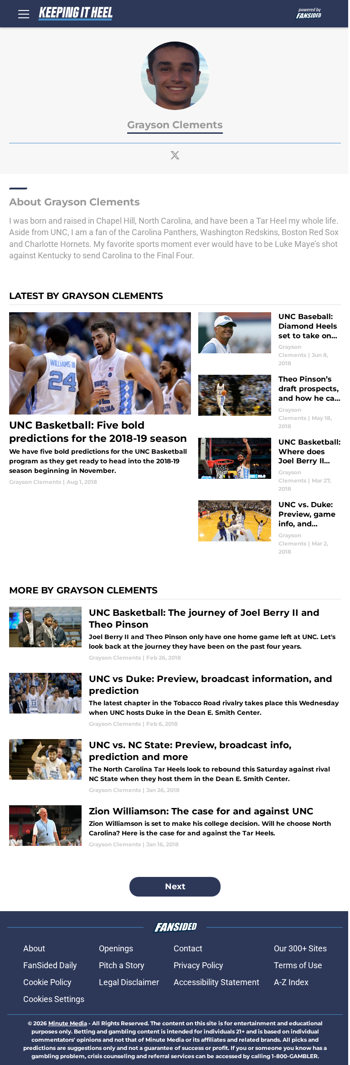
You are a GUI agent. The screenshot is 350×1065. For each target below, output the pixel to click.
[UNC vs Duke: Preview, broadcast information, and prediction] (175, 700)
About (34, 948)
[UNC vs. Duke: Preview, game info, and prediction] (269, 528)
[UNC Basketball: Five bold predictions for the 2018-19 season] (100, 399)
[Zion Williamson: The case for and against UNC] (175, 827)
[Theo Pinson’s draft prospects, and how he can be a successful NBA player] (269, 402)
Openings (116, 948)
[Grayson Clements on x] (175, 155)
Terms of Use (298, 965)
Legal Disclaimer (129, 982)
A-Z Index (291, 982)
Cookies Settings (53, 999)
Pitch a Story (121, 965)
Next (175, 886)
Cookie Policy (47, 982)
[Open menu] (23, 13)
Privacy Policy (198, 965)
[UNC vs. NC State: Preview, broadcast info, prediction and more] (175, 766)
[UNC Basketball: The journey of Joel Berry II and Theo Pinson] (175, 634)
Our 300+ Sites (300, 948)
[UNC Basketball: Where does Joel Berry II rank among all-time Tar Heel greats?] (269, 465)
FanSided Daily (50, 965)
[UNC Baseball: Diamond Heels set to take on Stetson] (269, 339)
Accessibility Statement (216, 982)
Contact (188, 948)
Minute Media (67, 1023)
